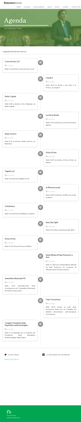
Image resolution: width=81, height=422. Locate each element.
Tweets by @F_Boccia (11, 359)
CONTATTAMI (76, 7)
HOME (18, 7)
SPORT (57, 7)
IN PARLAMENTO (38, 7)
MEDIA (49, 7)
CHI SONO (27, 7)
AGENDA (65, 7)
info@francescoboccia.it (13, 418)
